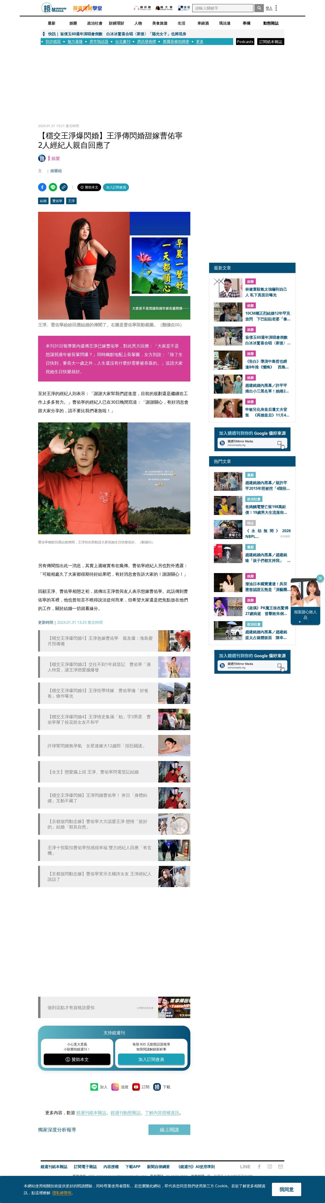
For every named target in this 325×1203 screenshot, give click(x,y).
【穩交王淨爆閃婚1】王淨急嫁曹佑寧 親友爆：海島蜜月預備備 (100, 640)
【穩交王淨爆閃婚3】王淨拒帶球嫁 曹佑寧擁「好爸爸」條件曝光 (98, 693)
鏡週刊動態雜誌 (126, 1112)
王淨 (71, 200)
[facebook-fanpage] (259, 1166)
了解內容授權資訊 (162, 1112)
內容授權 (111, 1166)
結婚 (43, 200)
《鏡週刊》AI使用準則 (196, 1166)
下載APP (132, 1166)
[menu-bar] (276, 8)
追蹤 (124, 1086)
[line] (245, 1166)
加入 (104, 1086)
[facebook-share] (42, 187)
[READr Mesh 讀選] (184, 8)
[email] (280, 1166)
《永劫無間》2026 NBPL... (268, 533)
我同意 (287, 1189)
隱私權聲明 (61, 1192)
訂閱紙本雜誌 (270, 41)
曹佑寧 (57, 200)
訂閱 (145, 1086)
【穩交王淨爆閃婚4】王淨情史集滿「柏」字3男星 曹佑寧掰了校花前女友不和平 (99, 719)
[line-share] (53, 187)
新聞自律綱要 (158, 1166)
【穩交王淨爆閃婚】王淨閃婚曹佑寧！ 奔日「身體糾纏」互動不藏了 (97, 797)
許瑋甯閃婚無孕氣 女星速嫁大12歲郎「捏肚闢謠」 (97, 745)
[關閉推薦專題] (320, 578)
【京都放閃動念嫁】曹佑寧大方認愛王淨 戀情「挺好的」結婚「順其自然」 (97, 824)
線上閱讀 (169, 1129)
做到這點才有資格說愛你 (71, 1007)
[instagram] (269, 1166)
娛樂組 (56, 170)
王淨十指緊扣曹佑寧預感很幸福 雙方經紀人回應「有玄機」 (100, 850)
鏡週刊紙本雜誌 (91, 1112)
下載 (166, 1086)
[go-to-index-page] (54, 8)
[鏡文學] (164, 8)
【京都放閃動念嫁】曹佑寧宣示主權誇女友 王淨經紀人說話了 (100, 876)
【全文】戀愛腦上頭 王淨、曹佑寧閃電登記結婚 (93, 772)
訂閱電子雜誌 (85, 1166)
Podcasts (245, 41)
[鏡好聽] (142, 8)
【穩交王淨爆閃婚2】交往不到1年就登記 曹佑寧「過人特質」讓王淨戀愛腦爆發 (99, 667)
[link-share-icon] (63, 187)
